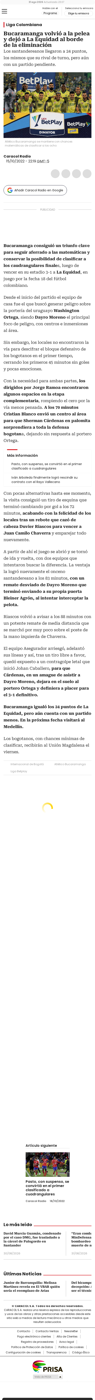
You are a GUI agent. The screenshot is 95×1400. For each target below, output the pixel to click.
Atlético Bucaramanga (70, 764)
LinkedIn (76, 173)
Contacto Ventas (47, 1331)
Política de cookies (71, 1347)
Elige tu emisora (78, 13)
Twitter (65, 173)
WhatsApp (87, 173)
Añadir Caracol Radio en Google (38, 190)
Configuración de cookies (23, 1352)
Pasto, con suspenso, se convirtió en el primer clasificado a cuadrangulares (47, 1188)
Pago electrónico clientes (34, 1336)
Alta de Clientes (67, 1336)
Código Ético (80, 1352)
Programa (50, 13)
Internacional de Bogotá (27, 764)
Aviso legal (66, 1342)
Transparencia (56, 1352)
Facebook (55, 173)
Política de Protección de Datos (32, 1347)
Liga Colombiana (24, 24)
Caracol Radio (22, 11)
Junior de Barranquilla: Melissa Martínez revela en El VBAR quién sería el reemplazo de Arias (32, 1286)
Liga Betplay (19, 771)
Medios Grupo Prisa (47, 1376)
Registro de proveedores (37, 1342)
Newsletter (71, 1331)
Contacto (23, 1331)
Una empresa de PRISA (47, 1366)
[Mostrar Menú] (4, 11)
